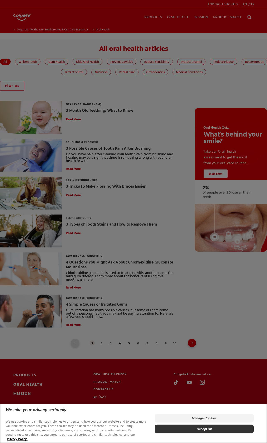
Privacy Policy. (17, 439)
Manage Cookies (204, 418)
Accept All (204, 429)
